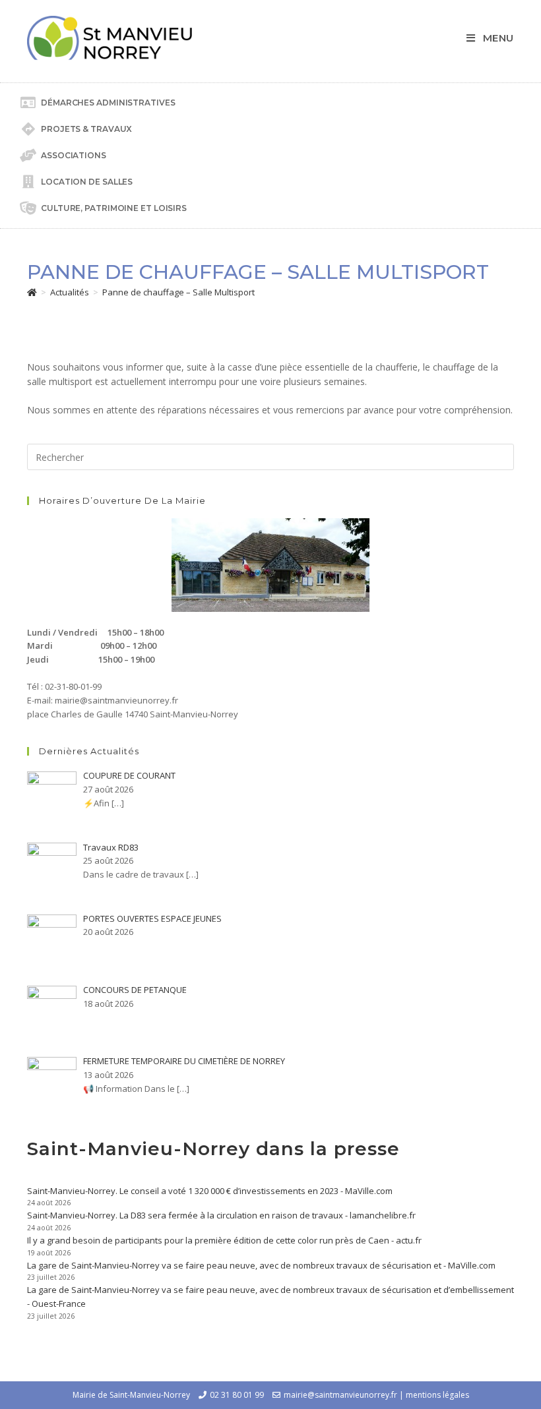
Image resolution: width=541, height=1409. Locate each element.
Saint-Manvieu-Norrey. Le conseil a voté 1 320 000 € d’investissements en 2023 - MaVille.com (210, 1191)
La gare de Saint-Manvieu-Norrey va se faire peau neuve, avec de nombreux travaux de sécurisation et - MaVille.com (261, 1265)
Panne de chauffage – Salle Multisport (178, 292)
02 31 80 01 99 (237, 1394)
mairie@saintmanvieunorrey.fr (340, 1394)
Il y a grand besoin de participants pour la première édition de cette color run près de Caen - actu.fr (224, 1240)
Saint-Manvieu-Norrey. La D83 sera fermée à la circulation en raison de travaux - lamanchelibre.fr (221, 1215)
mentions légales (437, 1394)
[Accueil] (32, 292)
